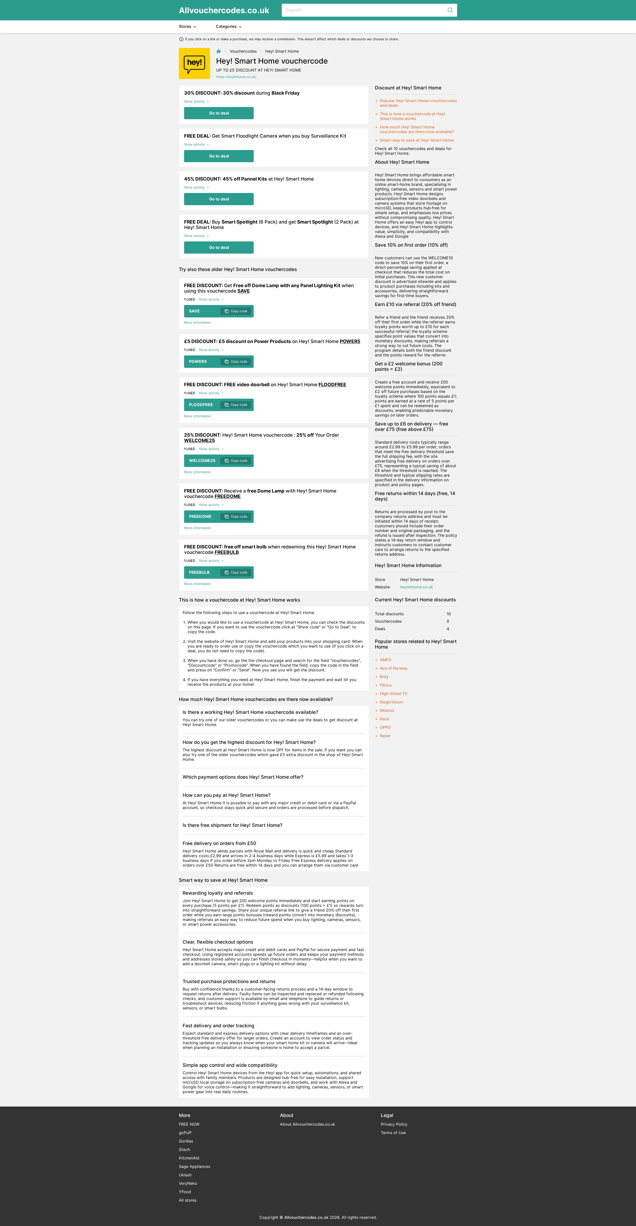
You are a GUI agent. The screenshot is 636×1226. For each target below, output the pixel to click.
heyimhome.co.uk (416, 587)
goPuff (185, 1132)
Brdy (384, 676)
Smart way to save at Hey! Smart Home (417, 140)
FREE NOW (189, 1124)
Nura (384, 718)
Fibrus (386, 685)
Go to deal (219, 113)
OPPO (385, 727)
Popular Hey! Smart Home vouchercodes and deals (418, 103)
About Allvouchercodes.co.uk (307, 1124)
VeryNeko (188, 1183)
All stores (188, 1200)
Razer (385, 735)
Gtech (184, 1149)
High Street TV (393, 693)
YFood (185, 1191)
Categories (227, 26)
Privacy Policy (394, 1124)
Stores (185, 26)
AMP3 (385, 659)
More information (197, 322)
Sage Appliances (194, 1166)
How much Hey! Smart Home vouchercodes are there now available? (417, 129)
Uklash (185, 1174)
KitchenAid (189, 1157)
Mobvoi (387, 710)
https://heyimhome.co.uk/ (236, 77)
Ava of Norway (393, 668)
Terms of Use (393, 1132)
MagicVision (391, 701)
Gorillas (186, 1141)
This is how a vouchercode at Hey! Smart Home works (412, 116)
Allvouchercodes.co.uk (224, 10)
